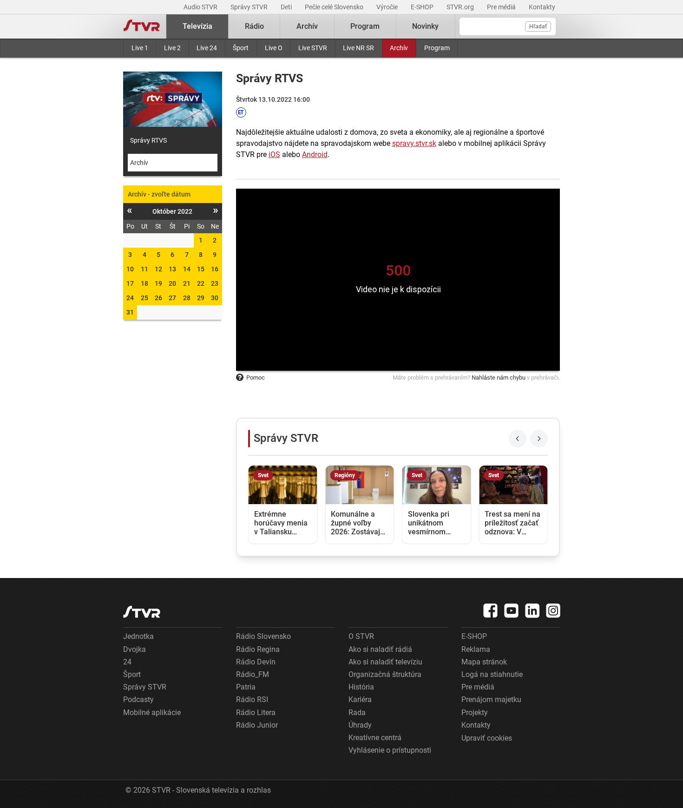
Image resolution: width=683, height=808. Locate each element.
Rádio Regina (258, 649)
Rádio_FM (252, 674)
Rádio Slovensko (263, 636)
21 (186, 283)
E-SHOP (423, 7)
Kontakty (542, 7)
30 (214, 298)
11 (144, 269)
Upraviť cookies (486, 738)
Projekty (474, 712)
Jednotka (138, 636)
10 (130, 269)
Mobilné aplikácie (152, 712)
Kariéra (360, 699)
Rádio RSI (252, 699)
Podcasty (138, 699)
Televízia (197, 26)
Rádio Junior (257, 725)
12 (158, 269)
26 (158, 298)
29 (200, 298)
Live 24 (207, 48)
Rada (357, 712)
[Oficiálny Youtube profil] (511, 610)
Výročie (387, 7)
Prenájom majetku (491, 699)
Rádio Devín (256, 661)
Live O (273, 48)
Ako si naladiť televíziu (385, 661)
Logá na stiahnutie (492, 674)
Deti (287, 7)
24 (130, 298)
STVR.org (461, 7)
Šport (241, 48)
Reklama (475, 649)
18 (144, 283)
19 (158, 283)
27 (172, 298)
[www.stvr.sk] (141, 611)
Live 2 (172, 48)
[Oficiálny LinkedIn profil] (532, 610)
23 (214, 283)
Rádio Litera (256, 712)
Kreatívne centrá (374, 737)
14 (186, 269)
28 (186, 298)
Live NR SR (358, 48)
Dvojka (134, 649)
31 (130, 312)
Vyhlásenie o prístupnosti (389, 750)
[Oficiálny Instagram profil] (553, 610)
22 (200, 283)
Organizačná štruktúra (384, 674)
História (361, 687)
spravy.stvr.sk (414, 143)
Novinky (425, 26)
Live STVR (312, 48)
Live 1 (139, 48)
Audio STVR (201, 7)
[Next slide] (539, 438)
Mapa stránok (484, 661)
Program (437, 48)
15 (200, 269)
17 (130, 283)
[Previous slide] (517, 438)
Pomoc (255, 377)
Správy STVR (249, 7)
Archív (399, 48)
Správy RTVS (148, 140)
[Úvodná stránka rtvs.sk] (141, 26)
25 (144, 298)
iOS (274, 154)
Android (315, 154)
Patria (246, 687)
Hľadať (538, 26)
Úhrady (360, 725)
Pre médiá (502, 7)
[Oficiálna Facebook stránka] (490, 610)
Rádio (254, 26)
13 (172, 269)
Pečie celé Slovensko (335, 7)
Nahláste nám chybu (498, 377)
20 (172, 283)
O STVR (361, 636)
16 (214, 269)
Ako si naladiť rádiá (380, 649)
